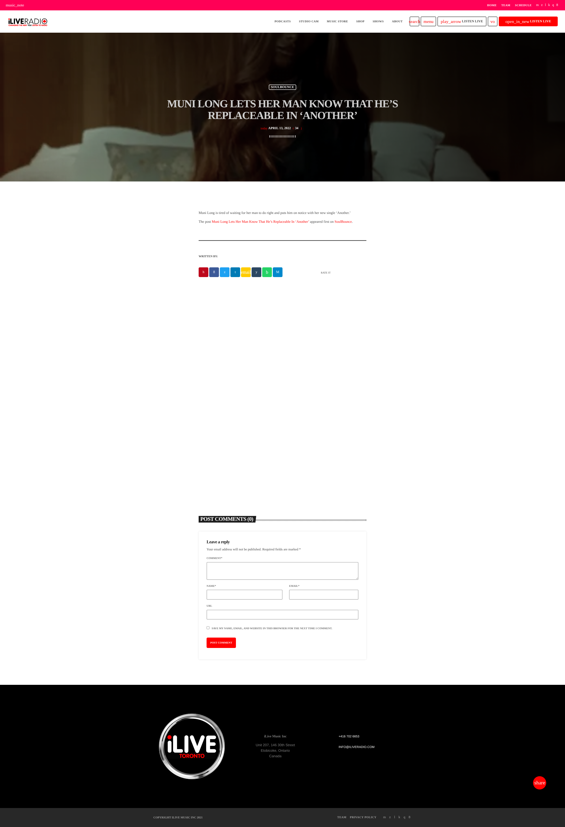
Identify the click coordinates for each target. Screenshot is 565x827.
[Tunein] (545, 5)
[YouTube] (537, 5)
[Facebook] (557, 5)
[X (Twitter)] (542, 5)
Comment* (214, 558)
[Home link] (28, 21)
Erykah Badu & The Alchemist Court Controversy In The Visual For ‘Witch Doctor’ (323, 426)
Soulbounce (282, 87)
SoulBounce (343, 222)
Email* (294, 585)
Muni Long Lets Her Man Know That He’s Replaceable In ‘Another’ (260, 222)
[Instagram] (553, 5)
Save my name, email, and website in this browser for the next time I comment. (272, 628)
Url (209, 605)
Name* (211, 585)
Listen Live (462, 21)
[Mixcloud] (549, 5)
